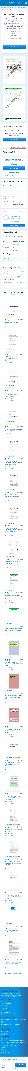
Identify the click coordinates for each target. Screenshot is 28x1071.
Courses (3, 1047)
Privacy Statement (6, 1003)
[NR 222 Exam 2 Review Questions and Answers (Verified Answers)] (14, 376)
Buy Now (15, 46)
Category (5, 242)
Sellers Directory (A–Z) (8, 1014)
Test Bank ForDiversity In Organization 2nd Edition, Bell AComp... (13, 596)
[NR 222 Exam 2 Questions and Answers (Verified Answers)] (14, 412)
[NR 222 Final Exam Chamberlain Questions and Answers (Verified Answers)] (14, 340)
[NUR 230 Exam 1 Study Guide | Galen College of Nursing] (14, 947)
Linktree (4, 1033)
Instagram (5, 1031)
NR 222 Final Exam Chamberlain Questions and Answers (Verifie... (14, 358)
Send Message (14, 225)
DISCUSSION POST (12, 7)
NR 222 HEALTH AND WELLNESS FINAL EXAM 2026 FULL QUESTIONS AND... (13, 496)
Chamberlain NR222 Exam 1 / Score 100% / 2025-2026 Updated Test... (13, 563)
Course (5, 239)
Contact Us (4, 1008)
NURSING (4, 7)
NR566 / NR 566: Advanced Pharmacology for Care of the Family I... (13, 896)
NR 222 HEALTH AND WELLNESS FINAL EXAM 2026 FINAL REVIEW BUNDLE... (13, 529)
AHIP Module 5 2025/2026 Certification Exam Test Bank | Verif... (13, 730)
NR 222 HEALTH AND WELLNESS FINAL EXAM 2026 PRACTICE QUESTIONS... (13, 462)
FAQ (3, 1023)
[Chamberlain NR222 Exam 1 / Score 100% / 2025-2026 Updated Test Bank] (14, 547)
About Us (3, 1002)
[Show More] (14, 35)
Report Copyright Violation (18, 147)
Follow (22, 211)
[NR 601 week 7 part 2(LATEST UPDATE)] (14, 815)
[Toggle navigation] (19, 2)
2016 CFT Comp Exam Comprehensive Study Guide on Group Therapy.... (13, 930)
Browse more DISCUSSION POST (14, 973)
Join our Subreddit (6, 1039)
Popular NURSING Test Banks (9, 1045)
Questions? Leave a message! (10, 1024)
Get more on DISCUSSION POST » (13, 295)
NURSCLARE (15, 216)
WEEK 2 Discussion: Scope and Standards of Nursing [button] (11, 259)
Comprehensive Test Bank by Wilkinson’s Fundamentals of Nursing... (13, 630)
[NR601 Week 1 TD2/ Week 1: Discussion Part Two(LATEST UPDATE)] (14, 847)
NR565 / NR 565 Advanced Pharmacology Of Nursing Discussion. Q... (12, 797)
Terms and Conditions (7, 1007)
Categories (4, 1049)
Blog (2, 1010)
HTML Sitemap (6, 1012)
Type (4, 204)
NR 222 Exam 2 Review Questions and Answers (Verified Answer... (12, 394)
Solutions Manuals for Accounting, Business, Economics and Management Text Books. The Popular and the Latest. (13, 1042)
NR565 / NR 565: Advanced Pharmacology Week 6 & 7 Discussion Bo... (12, 764)
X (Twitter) (5, 1035)
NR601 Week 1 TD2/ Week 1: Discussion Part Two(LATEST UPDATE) (13, 863)
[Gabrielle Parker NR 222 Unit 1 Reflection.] (14, 305)
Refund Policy (5, 1005)
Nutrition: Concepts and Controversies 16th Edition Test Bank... (14, 663)
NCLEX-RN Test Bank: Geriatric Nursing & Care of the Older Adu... (13, 697)
